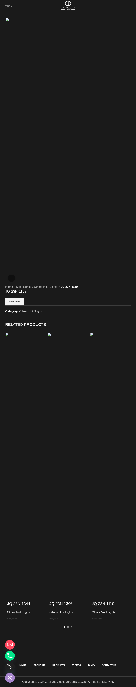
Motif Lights (23, 286)
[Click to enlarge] (11, 278)
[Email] (10, 645)
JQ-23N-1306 (60, 603)
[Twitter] (10, 667)
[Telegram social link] (24, 317)
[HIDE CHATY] (10, 678)
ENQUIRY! (14, 301)
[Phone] (10, 656)
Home (9, 286)
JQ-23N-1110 (103, 603)
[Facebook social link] (8, 317)
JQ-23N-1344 (18, 603)
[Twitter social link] (12, 317)
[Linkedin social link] (20, 317)
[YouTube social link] (68, 656)
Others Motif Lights (46, 286)
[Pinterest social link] (16, 317)
